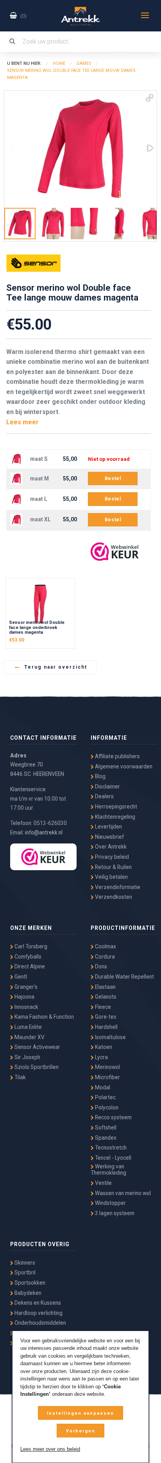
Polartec (105, 1097)
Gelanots (105, 997)
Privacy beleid (111, 857)
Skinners (24, 1263)
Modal (102, 1087)
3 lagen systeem (114, 1213)
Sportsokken (29, 1283)
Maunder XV (29, 1037)
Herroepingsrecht (115, 806)
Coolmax (105, 946)
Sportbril (24, 1272)
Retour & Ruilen (113, 867)
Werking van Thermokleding (108, 1169)
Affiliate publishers (117, 756)
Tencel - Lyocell (112, 1158)
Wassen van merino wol (122, 1193)
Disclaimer (107, 786)
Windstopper (110, 1203)
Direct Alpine (29, 966)
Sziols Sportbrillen (36, 1067)
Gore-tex (105, 1017)
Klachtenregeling (114, 817)
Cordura (104, 956)
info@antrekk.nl (44, 832)
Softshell (105, 1127)
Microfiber (107, 1077)
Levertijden (108, 826)
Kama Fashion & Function (43, 1017)
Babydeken (27, 1293)
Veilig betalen (111, 877)
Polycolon (106, 1107)
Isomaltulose (110, 1037)
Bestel (113, 478)
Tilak (19, 1077)
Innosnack (25, 1007)
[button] (149, 98)
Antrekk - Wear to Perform (80, 16)
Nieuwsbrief (109, 837)
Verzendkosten (113, 897)
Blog (100, 776)
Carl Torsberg (30, 946)
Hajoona (23, 997)
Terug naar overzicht (53, 667)
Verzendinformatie (117, 887)
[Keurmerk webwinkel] (115, 551)
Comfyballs (27, 956)
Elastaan (105, 987)
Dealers (104, 796)
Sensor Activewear (36, 1047)
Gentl (20, 977)
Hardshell (106, 1027)
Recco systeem (113, 1117)
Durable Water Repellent (124, 977)
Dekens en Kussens (37, 1303)
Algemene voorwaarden (123, 766)
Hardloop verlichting (38, 1313)
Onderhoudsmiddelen (39, 1323)
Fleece (102, 1007)
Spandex (105, 1138)
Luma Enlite (27, 1027)
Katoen (103, 1047)
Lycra (101, 1057)
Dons (100, 966)
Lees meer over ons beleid (50, 1449)
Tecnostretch (110, 1147)
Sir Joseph (26, 1057)
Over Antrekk (110, 846)
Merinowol (107, 1067)
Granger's (25, 987)
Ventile (103, 1183)
